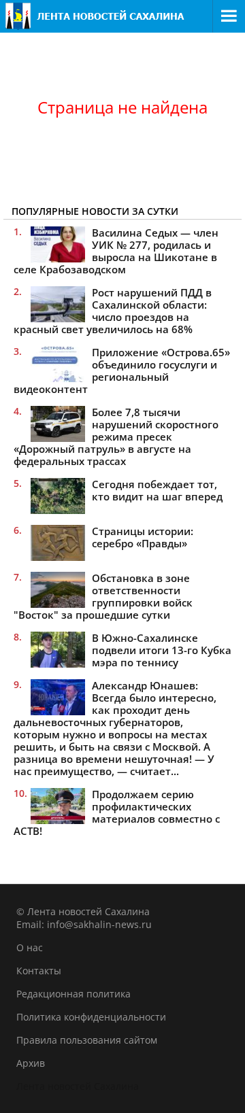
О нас (29, 947)
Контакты (38, 970)
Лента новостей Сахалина (77, 1086)
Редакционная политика (73, 993)
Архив (30, 1063)
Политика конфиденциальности (91, 1016)
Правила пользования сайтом (86, 1039)
